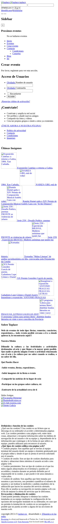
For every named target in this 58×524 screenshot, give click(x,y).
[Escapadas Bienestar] (11, 398)
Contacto (11, 48)
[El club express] (11, 403)
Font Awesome (23, 522)
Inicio (9, 41)
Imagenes (11, 138)
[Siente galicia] (8, 405)
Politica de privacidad (16, 130)
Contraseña (16, 88)
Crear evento (12, 46)
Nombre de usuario (20, 82)
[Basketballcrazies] (11, 400)
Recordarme (15, 94)
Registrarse (17, 10)
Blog (9, 56)
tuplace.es (22, 514)
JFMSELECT (7, 8)
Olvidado (11, 82)
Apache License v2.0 (9, 522)
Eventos (10, 43)
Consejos (16, 53)
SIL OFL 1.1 (49, 522)
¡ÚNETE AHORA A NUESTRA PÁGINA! (21, 126)
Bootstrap (5, 519)
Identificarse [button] (6, 10)
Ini (8, 58)
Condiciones (18, 51)
